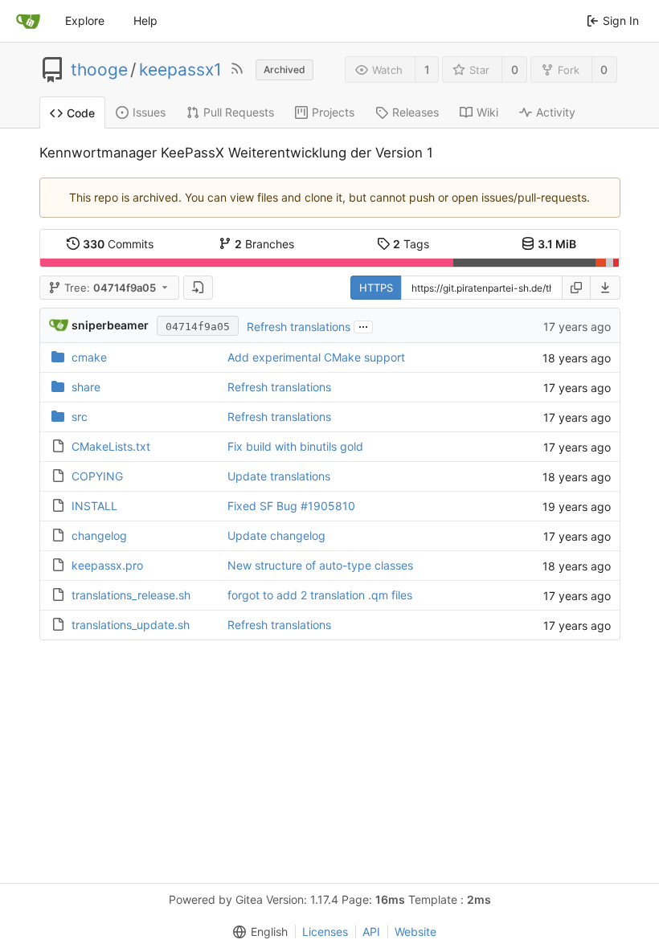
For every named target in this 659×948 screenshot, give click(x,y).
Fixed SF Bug (264, 506)
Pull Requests (238, 112)
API (371, 931)
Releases (415, 112)
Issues (149, 112)
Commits (118, 244)
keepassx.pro (107, 565)
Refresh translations (298, 326)
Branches (264, 244)
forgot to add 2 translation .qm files (319, 595)
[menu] (605, 288)
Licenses (325, 931)
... (363, 325)
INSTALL (94, 506)
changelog (99, 535)
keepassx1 (180, 70)
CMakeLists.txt (111, 446)
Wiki (487, 112)
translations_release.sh (131, 595)
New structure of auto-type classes (320, 565)
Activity (555, 112)
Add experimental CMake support (316, 357)
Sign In (621, 20)
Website (415, 931)
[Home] (28, 21)
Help (145, 20)
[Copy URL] (576, 288)
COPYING (97, 476)
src (80, 416)
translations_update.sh (131, 624)
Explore (84, 20)
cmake (89, 357)
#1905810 (328, 506)
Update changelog (276, 535)
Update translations (278, 476)
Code (81, 113)
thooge (99, 70)
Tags (411, 244)
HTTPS (376, 287)
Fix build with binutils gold (295, 446)
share (86, 387)
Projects (333, 112)
